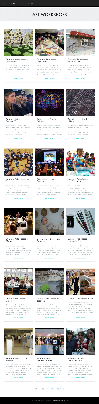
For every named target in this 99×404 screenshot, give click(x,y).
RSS (59, 400)
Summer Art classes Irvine (80, 299)
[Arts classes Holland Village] (80, 115)
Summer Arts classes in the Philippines (79, 180)
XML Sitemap (65, 400)
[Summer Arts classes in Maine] (18, 235)
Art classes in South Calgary (46, 120)
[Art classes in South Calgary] (49, 115)
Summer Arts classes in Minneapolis (17, 60)
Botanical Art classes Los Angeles (48, 240)
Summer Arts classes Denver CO (16, 120)
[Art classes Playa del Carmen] (49, 175)
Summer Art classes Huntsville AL (77, 240)
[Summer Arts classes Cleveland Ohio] (80, 354)
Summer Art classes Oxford (15, 300)
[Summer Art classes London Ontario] (49, 354)
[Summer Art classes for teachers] (49, 295)
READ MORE (18, 78)
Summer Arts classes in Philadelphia (79, 60)
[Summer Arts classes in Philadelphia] (80, 55)
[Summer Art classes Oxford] (18, 295)
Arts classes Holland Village (77, 120)
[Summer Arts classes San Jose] (18, 175)
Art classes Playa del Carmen (46, 180)
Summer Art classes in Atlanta (16, 359)
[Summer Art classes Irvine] (80, 295)
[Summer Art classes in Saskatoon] (49, 55)
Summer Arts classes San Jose (18, 180)
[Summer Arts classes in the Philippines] (80, 175)
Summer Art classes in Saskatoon (47, 60)
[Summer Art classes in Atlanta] (18, 354)
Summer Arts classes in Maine (17, 240)
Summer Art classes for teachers (48, 300)
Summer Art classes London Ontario (46, 359)
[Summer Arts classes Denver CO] (18, 115)
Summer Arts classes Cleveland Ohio (78, 359)
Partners (55, 400)
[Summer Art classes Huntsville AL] (80, 235)
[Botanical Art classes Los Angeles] (49, 235)
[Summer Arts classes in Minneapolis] (18, 55)
